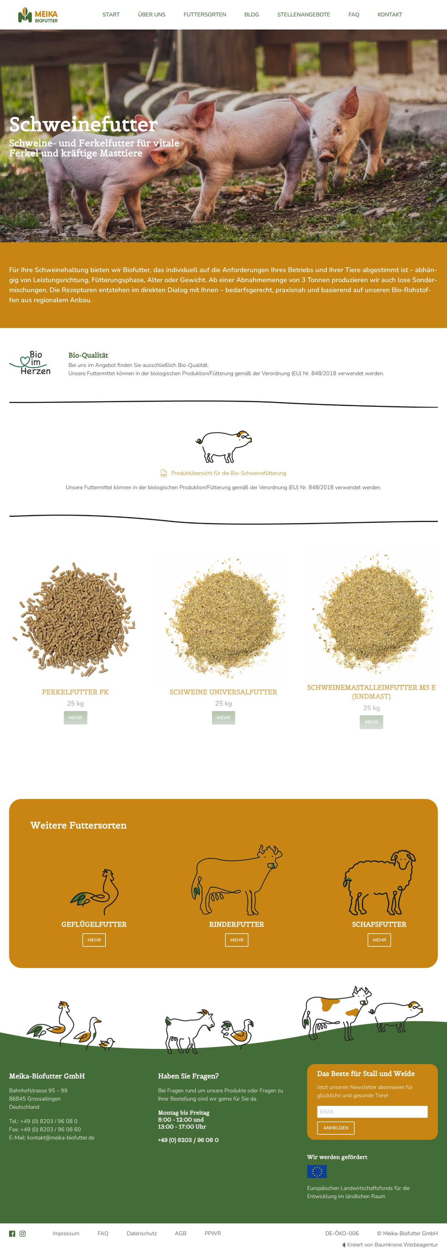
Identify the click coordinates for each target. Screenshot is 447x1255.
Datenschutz (142, 1233)
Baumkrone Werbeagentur (406, 1244)
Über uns (151, 14)
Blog (251, 14)
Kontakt (390, 14)
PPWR (213, 1233)
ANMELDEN (335, 1128)
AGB (180, 1233)
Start (111, 14)
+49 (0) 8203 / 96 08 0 (49, 1121)
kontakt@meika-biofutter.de (60, 1137)
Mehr (75, 718)
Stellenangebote (303, 14)
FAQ (353, 14)
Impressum (66, 1233)
